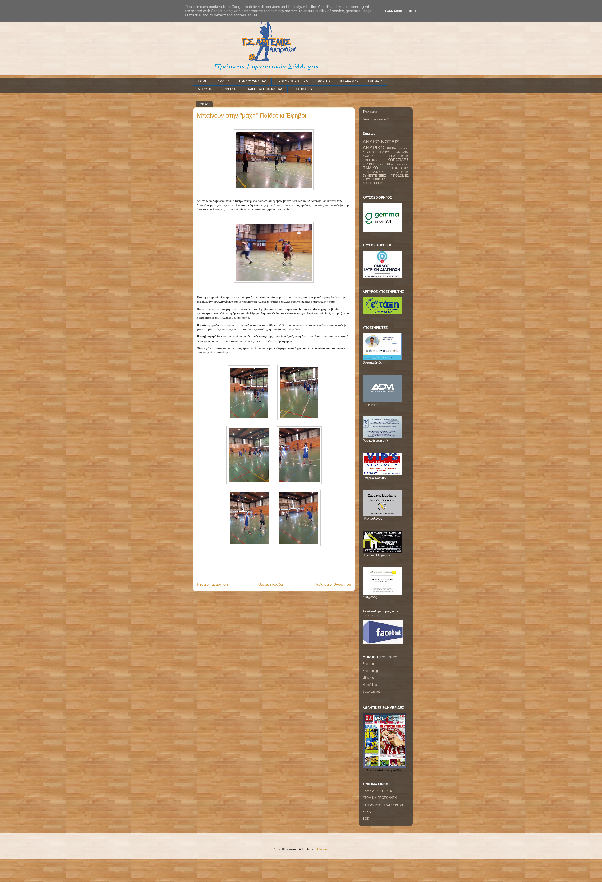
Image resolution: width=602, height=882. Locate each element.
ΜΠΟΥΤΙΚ (205, 89)
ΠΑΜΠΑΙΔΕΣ (400, 168)
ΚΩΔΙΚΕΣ (369, 164)
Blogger (322, 849)
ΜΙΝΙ (380, 164)
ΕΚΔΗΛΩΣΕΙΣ (399, 156)
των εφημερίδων (393, 770)
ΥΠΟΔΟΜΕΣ (400, 175)
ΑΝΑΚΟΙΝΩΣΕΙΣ (381, 141)
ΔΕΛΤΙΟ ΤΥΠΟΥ (376, 152)
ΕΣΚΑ (367, 812)
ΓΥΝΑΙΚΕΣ (403, 148)
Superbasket (371, 691)
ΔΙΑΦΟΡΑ (402, 152)
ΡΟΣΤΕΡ (324, 81)
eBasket (368, 677)
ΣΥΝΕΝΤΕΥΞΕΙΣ (374, 175)
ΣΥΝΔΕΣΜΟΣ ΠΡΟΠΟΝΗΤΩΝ (383, 805)
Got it (413, 11)
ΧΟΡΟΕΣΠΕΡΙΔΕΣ (374, 182)
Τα (368, 770)
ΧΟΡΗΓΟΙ (228, 89)
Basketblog (370, 671)
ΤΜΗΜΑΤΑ (375, 81)
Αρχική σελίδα (271, 584)
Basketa (368, 664)
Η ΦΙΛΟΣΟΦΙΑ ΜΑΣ (253, 81)
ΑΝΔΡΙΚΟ (373, 147)
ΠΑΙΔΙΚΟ (370, 168)
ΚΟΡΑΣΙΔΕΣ (398, 160)
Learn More (393, 11)
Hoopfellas (370, 684)
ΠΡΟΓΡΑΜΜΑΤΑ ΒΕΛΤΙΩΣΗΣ (386, 172)
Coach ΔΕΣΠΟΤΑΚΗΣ (378, 791)
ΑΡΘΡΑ (391, 148)
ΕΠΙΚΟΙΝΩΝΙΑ (302, 89)
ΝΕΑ (390, 164)
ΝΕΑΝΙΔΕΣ (403, 164)
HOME (202, 81)
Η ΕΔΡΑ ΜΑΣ (349, 81)
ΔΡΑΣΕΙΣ (368, 156)
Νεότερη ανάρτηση (212, 584)
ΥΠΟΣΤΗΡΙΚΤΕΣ (374, 179)
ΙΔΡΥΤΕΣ (223, 81)
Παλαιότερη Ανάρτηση (332, 584)
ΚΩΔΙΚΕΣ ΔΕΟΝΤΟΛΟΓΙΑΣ (264, 89)
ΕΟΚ (366, 818)
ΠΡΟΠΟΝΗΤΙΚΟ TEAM (292, 81)
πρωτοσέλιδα (377, 770)
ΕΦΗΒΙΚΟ (370, 160)
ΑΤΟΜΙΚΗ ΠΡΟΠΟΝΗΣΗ (380, 798)
